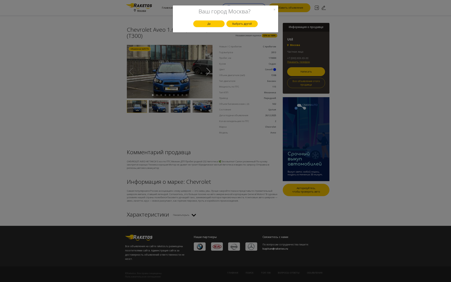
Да (209, 23)
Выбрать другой (242, 23)
